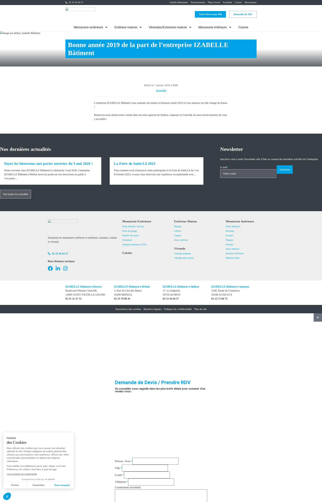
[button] (7, 496)
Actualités (161, 90)
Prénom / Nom (123, 461)
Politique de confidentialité (178, 309)
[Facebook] (50, 268)
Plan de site (200, 309)
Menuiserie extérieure (88, 27)
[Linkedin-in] (57, 268)
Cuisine (243, 27)
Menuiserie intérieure (212, 27)
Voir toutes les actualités (15, 194)
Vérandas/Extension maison (168, 27)
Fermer (15, 485)
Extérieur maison (126, 27)
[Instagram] (65, 268)
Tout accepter (62, 485)
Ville (118, 468)
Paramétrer (39, 485)
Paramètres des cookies (128, 309)
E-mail (224, 167)
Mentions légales (153, 309)
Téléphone (121, 481)
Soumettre (284, 169)
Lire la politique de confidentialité (22, 474)
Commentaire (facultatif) (128, 487)
